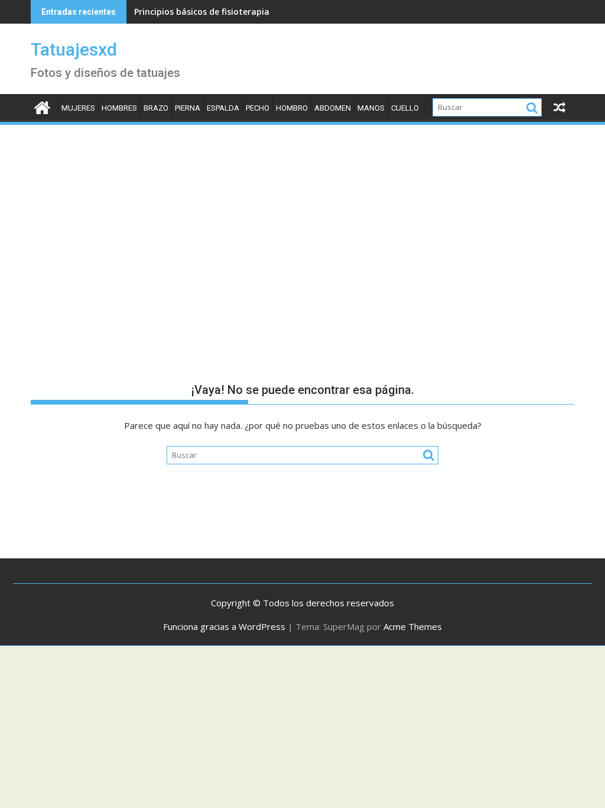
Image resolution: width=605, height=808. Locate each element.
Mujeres (78, 108)
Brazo (156, 108)
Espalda (223, 108)
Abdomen (332, 108)
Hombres (119, 108)
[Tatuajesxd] (42, 106)
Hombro (292, 108)
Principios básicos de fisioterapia (201, 11)
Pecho (257, 108)
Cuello (405, 108)
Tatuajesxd (74, 49)
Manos (371, 108)
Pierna (187, 108)
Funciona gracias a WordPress (224, 626)
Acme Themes (412, 626)
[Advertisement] (302, 215)
